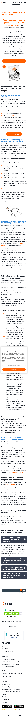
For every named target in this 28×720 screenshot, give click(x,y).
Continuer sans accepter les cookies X (14, 348)
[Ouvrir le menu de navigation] (25, 2)
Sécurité (4, 694)
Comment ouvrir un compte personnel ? (12, 673)
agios (9, 247)
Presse (4, 654)
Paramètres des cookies (8, 659)
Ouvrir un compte (14, 134)
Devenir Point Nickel (14, 626)
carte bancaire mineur (17, 472)
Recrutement (5, 656)
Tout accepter (14, 369)
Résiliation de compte (8, 697)
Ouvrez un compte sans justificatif (14, 61)
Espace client (16, 2)
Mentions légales (6, 684)
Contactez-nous (6, 681)
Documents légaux (7, 687)
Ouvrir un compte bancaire (12, 25)
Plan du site (5, 702)
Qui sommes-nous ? (7, 646)
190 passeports (16, 116)
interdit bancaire (10, 484)
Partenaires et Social (7, 651)
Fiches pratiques (6, 676)
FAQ (3, 679)
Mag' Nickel (5, 648)
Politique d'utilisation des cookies (11, 662)
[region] (14, 360)
